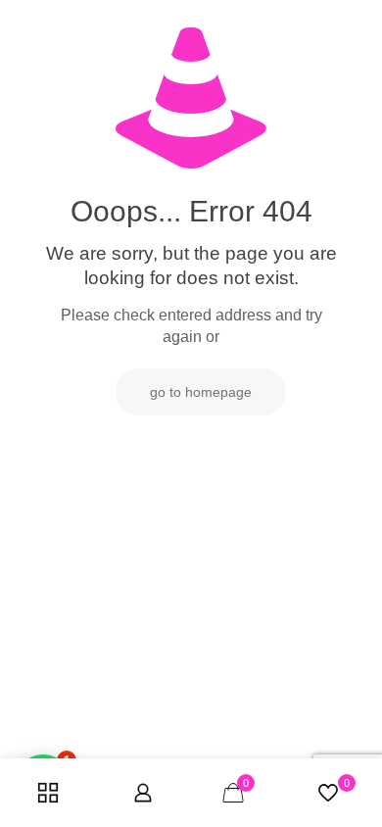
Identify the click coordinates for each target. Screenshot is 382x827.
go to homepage (201, 392)
